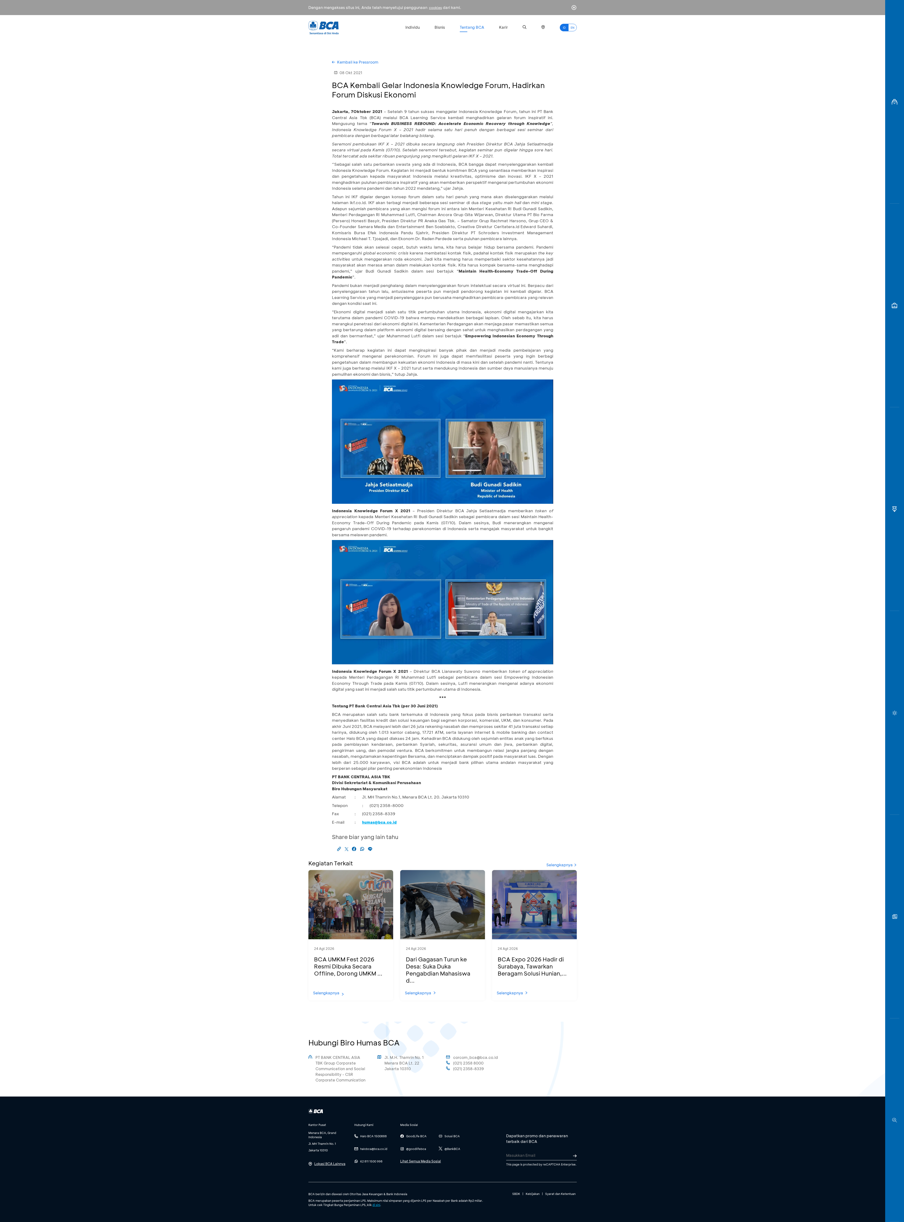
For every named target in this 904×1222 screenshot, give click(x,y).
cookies (435, 7)
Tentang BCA (472, 27)
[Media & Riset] (894, 1120)
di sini (376, 1205)
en (572, 27)
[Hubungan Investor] (894, 305)
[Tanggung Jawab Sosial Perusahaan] (894, 916)
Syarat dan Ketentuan (560, 1194)
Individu (412, 27)
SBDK (516, 1194)
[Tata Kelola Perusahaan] (894, 509)
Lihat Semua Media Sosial (420, 1161)
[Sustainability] (894, 713)
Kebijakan (533, 1194)
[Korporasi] (894, 102)
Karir (503, 27)
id (564, 27)
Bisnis (440, 27)
